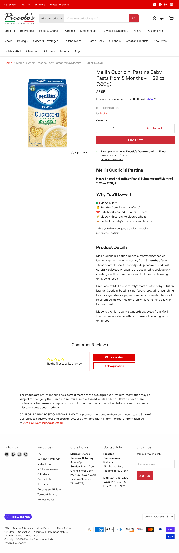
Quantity (101, 120)
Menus (64, 51)
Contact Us (39, 4)
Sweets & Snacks (115, 30)
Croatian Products (137, 41)
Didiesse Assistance (58, 4)
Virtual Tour (44, 464)
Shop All (9, 30)
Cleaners (115, 41)
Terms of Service (47, 494)
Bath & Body (96, 41)
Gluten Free (155, 30)
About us (42, 484)
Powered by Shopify (15, 542)
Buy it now (135, 140)
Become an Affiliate (49, 489)
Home (8, 62)
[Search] (134, 18)
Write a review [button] (114, 357)
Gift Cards (49, 51)
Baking (22, 41)
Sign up (144, 475)
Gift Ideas (43, 474)
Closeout (31, 51)
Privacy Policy (46, 499)
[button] (159, 18)
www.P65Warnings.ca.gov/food (43, 423)
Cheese (70, 30)
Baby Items (27, 30)
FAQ (40, 454)
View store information (112, 159)
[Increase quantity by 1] (126, 128)
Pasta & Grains (49, 30)
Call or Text (10, 4)
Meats (8, 41)
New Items (160, 41)
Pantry (137, 30)
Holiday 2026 (12, 51)
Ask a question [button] (114, 366)
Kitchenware (74, 41)
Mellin (104, 113)
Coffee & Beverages (46, 41)
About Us (25, 4)
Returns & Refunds (48, 459)
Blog (77, 51)
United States (157, 516)
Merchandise (88, 30)
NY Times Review (47, 469)
